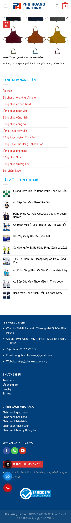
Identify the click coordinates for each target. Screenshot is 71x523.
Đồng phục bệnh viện (15, 110)
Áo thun (7, 91)
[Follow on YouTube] (23, 450)
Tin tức (7, 393)
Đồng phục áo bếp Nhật (17, 104)
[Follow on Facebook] (6, 450)
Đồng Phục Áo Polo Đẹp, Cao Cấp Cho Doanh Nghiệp (40, 215)
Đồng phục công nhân (15, 117)
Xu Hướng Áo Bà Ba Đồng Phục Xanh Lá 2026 (40, 247)
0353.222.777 (27, 349)
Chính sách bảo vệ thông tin (19, 430)
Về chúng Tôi (10, 384)
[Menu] (6, 6)
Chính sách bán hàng (15, 417)
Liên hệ (7, 389)
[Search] (57, 6)
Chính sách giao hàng (15, 412)
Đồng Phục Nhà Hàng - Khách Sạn (23, 144)
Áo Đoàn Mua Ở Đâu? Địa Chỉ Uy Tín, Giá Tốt (39, 225)
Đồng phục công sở (14, 124)
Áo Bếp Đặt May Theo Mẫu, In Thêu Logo (38, 281)
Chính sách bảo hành (15, 421)
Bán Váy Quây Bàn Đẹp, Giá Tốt (31, 236)
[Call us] (14, 450)
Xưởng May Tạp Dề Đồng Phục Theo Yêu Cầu (40, 191)
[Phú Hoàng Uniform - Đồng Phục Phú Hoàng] (32, 6)
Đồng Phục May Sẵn (15, 130)
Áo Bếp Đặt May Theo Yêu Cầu (31, 202)
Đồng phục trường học (16, 164)
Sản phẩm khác (12, 170)
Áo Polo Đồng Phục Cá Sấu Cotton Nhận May (40, 270)
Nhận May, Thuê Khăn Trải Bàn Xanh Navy (37, 293)
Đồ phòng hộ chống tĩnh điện (20, 97)
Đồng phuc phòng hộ (15, 150)
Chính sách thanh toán (16, 425)
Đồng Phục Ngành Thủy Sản (19, 137)
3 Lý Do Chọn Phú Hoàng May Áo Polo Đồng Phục (39, 260)
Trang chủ (8, 380)
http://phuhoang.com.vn (32, 361)
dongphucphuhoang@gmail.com (33, 355)
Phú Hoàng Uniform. (16, 514)
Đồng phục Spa (12, 157)
